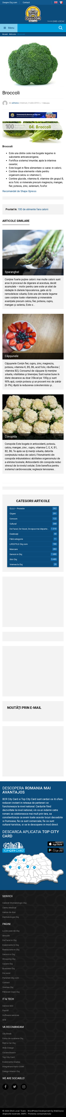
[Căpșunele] (33, 336)
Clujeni (13, 513)
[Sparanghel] (33, 252)
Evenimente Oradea (11, 1062)
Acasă (5, 34)
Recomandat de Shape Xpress (19, 191)
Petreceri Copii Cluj (11, 992)
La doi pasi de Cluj (10, 931)
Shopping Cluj (8, 959)
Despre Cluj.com (10, 2)
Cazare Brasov (9, 1052)
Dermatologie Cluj (10, 917)
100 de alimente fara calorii (33, 209)
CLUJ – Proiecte (17, 508)
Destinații (14, 534)
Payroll (5, 1010)
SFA (4, 1020)
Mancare (14, 549)
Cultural (13, 524)
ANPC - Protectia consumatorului (36, 1114)
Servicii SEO (7, 1006)
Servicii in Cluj (16, 554)
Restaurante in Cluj (10, 949)
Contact (26, 2)
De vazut (6, 973)
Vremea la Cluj (16, 564)
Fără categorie (16, 539)
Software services (10, 1015)
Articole (12, 34)
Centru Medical (9, 907)
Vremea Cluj (7, 987)
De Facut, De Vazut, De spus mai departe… (29, 529)
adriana (15, 103)
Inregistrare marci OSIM (13, 1066)
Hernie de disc (9, 912)
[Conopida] (33, 417)
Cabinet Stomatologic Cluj (14, 903)
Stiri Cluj (13, 559)
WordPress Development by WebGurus (46, 1111)
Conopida (11, 436)
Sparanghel (12, 272)
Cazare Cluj (7, 964)
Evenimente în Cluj (10, 945)
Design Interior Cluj (11, 1071)
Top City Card (8, 1057)
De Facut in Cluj (9, 940)
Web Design (8, 1048)
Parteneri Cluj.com (10, 978)
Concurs (13, 519)
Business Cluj (8, 968)
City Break (7, 1033)
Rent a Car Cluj (9, 1043)
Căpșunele (11, 356)
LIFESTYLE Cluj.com (19, 544)
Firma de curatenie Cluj (12, 1038)
